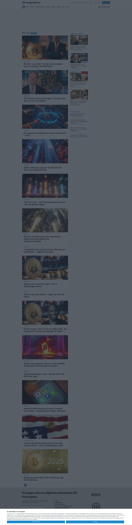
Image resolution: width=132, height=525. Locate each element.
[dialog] (66, 517)
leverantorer (14, 513)
